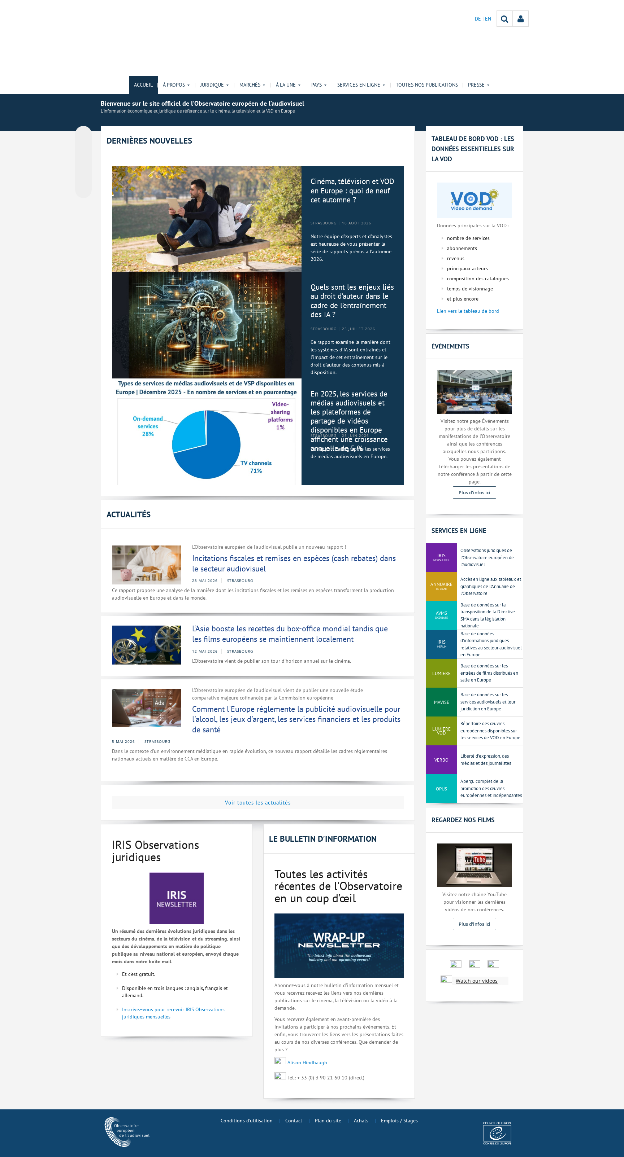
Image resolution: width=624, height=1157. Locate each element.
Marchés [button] (249, 85)
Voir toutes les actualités (258, 802)
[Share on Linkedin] (83, 176)
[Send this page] (83, 189)
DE (478, 19)
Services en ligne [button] (358, 85)
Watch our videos (477, 980)
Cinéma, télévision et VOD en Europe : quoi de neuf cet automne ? (352, 190)
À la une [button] (286, 85)
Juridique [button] (212, 85)
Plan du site (328, 1120)
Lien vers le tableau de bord (468, 311)
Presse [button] (476, 85)
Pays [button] (316, 85)
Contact (293, 1120)
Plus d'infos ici (474, 492)
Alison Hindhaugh (307, 1062)
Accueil (143, 85)
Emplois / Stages (399, 1120)
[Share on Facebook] (83, 162)
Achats (361, 1120)
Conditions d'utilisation (247, 1120)
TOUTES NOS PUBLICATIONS (427, 85)
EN (488, 19)
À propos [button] (174, 85)
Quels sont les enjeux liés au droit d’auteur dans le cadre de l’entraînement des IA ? (352, 300)
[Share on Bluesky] (83, 135)
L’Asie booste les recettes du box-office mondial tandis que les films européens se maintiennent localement (290, 633)
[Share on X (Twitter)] (83, 148)
